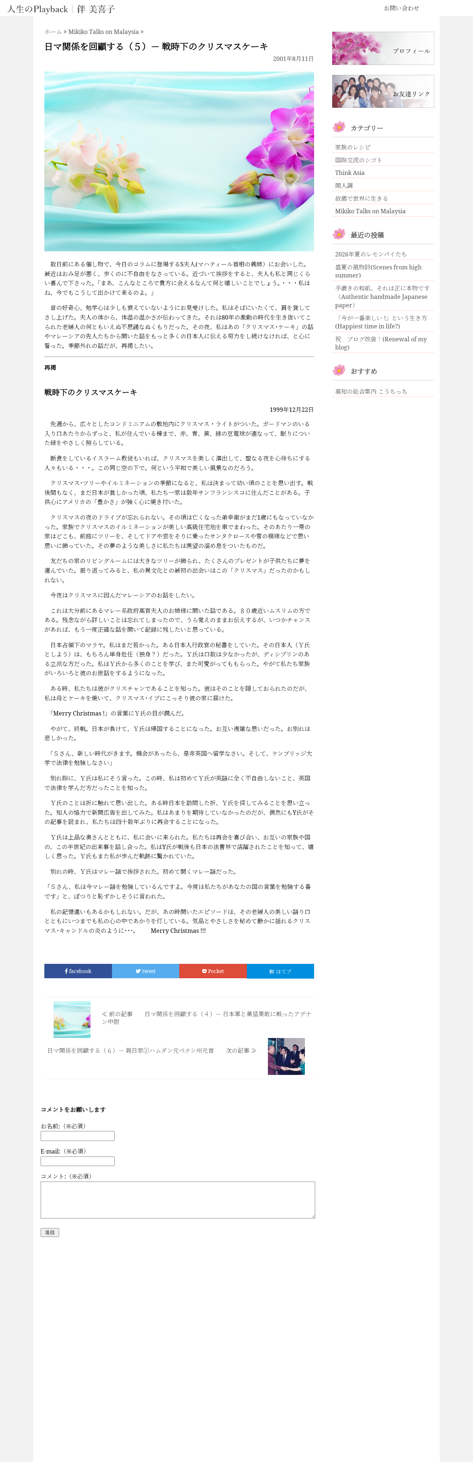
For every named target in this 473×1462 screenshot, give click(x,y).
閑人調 (344, 186)
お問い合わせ (401, 8)
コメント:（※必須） (68, 1176)
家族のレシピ (353, 147)
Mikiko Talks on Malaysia (370, 211)
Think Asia (350, 173)
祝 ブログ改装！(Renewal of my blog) (381, 343)
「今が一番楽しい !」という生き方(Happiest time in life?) (381, 322)
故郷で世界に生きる (361, 198)
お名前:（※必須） (65, 1126)
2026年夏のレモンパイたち (371, 254)
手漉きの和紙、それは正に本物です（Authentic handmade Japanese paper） (382, 296)
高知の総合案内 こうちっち (371, 391)
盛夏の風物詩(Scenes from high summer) (378, 271)
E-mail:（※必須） (65, 1151)
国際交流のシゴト (358, 160)
